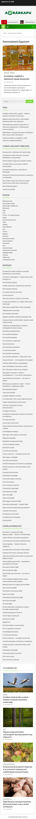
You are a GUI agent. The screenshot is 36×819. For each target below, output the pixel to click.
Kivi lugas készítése (9, 419)
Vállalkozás (6, 257)
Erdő (4, 210)
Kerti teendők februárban (10, 334)
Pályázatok (6, 243)
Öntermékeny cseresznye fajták (12, 591)
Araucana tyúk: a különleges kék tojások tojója (16, 152)
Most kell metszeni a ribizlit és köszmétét (16, 298)
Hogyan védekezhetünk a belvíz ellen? (14, 402)
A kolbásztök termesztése (11, 514)
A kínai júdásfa (7, 520)
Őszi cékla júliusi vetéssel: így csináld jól (15, 369)
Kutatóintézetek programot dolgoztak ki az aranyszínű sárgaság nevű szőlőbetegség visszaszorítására (16, 127)
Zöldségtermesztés (9, 260)
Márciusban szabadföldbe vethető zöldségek (16, 307)
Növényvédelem (8, 241)
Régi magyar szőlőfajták (10, 457)
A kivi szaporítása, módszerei (12, 628)
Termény (5, 255)
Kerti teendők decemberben (11, 347)
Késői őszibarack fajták (10, 570)
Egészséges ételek (9, 203)
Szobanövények (7, 248)
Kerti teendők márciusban (10, 313)
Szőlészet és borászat (10, 250)
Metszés (5, 236)
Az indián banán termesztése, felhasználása (16, 549)
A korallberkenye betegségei (11, 517)
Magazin (5, 234)
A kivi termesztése (8, 482)
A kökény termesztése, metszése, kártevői (16, 553)
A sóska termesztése (9, 350)
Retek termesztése (9, 344)
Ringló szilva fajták (8, 594)
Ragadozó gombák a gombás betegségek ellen (17, 317)
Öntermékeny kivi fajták (10, 491)
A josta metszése (8, 295)
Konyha (5, 231)
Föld (4, 213)
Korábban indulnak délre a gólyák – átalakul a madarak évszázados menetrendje (16, 699)
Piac (4, 245)
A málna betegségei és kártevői (12, 612)
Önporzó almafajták (8, 498)
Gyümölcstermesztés (9, 220)
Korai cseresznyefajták (10, 588)
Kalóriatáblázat (7, 227)
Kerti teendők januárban (10, 337)
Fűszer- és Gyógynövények (11, 215)
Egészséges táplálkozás (10, 206)
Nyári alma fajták (8, 495)
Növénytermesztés (8, 238)
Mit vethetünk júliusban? (10, 186)
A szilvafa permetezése (10, 451)
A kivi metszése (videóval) (11, 485)
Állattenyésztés (7, 201)
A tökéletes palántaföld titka (11, 331)
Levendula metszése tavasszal (12, 292)
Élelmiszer (6, 72)
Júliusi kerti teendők (9, 189)
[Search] (33, 26)
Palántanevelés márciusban (11, 310)
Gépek (5, 217)
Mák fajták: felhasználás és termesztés (15, 435)
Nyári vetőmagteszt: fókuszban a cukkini (15, 366)
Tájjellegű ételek (8, 252)
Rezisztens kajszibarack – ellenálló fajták (15, 504)
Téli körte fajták (7, 604)
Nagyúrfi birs (6, 622)
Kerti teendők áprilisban (10, 289)
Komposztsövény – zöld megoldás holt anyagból (18, 360)
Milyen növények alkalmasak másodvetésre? (16, 507)
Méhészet (12, 72)
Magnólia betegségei (9, 438)
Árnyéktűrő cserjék (8, 447)
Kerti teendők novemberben (11, 353)
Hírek (4, 222)
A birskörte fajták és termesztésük (13, 625)
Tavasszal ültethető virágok (11, 444)
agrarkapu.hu (10, 82)
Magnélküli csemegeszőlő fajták (13, 441)
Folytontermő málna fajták (10, 488)
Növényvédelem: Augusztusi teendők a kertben (17, 161)
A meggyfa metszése (9, 411)
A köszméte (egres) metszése (12, 479)
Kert (4, 229)
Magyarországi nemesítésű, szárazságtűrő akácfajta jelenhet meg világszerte (17, 734)
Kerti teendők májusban (10, 282)
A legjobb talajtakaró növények (12, 396)
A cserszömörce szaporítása (11, 341)
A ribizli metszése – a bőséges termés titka (16, 454)
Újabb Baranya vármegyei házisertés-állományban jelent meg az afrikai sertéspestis (17, 804)
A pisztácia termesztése (10, 460)
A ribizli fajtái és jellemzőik (11, 616)
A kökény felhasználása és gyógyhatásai (15, 363)
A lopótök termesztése (10, 511)
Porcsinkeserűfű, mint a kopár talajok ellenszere (17, 399)
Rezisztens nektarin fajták (11, 567)
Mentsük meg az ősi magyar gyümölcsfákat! (16, 584)
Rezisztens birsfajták (9, 600)
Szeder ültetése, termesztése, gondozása (15, 538)
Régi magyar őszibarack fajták (12, 501)
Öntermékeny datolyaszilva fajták (13, 597)
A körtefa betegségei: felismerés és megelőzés (17, 463)
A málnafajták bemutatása (10, 431)
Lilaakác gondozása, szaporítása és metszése (17, 286)
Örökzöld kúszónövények (10, 472)
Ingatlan (5, 224)
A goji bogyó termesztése (11, 423)
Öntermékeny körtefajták (10, 475)
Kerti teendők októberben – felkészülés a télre (17, 357)
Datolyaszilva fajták (9, 619)
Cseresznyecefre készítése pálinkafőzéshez (16, 541)
